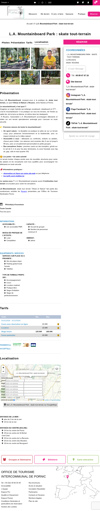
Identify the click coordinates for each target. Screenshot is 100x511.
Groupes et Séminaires (78, 2)
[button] (96, 2)
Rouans (24, 191)
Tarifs (29, 42)
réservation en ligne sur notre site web (19, 173)
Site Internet (80, 85)
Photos (6, 42)
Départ (3, 380)
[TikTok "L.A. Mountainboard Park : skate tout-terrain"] (81, 125)
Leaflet (46, 400)
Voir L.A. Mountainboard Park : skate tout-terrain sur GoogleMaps (31, 405)
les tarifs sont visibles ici (13, 176)
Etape (3, 383)
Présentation (18, 42)
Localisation (41, 42)
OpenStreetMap (55, 400)
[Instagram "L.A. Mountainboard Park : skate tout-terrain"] (81, 99)
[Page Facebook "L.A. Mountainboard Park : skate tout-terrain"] (81, 113)
